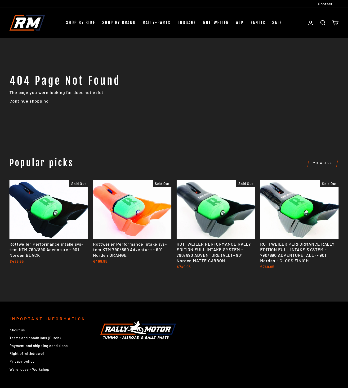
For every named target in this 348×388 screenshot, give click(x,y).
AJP (240, 22)
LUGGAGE (187, 22)
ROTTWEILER (216, 22)
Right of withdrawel (26, 353)
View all (322, 162)
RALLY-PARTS (156, 22)
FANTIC (258, 22)
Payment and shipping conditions (38, 345)
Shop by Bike (80, 22)
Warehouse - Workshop (29, 369)
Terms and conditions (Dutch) (35, 338)
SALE (277, 22)
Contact (325, 3)
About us (17, 330)
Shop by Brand (119, 22)
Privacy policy (22, 361)
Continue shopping (29, 101)
